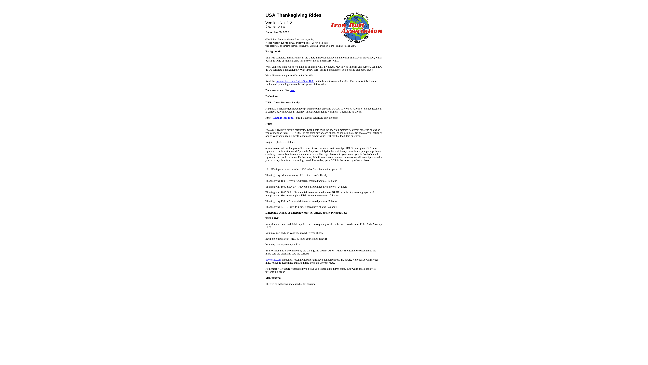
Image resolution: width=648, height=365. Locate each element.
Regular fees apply (283, 117)
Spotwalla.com (273, 259)
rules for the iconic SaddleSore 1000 (295, 81)
